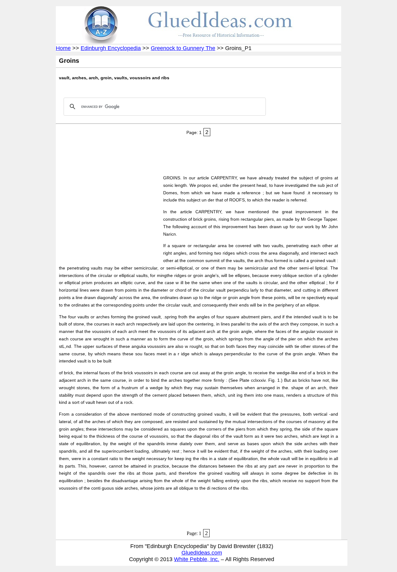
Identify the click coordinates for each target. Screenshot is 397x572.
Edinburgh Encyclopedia (111, 48)
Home (63, 48)
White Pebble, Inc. (196, 559)
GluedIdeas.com (201, 553)
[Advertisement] (172, 154)
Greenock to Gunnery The (183, 48)
